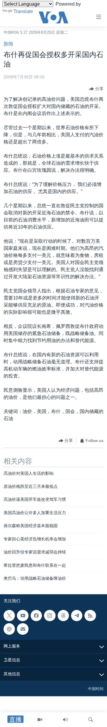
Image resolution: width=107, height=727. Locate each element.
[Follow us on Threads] (63, 615)
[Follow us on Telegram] (76, 615)
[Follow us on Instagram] (49, 615)
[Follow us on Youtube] (22, 615)
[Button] (96, 89)
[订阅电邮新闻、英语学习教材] (22, 629)
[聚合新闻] (90, 615)
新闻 (8, 43)
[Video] (40, 719)
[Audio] (65, 719)
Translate (23, 11)
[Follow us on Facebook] (36, 615)
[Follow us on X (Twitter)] (9, 615)
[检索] (91, 719)
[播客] (9, 629)
